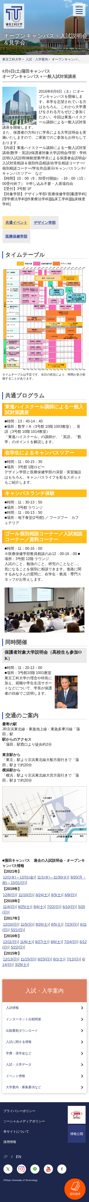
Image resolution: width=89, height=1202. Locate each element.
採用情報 (9, 1142)
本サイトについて (16, 1131)
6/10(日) (69, 907)
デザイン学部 (45, 223)
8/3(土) (56, 895)
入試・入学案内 (37, 59)
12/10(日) (10, 924)
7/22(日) (53, 907)
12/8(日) (9, 895)
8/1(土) (58, 959)
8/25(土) (24, 907)
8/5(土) (56, 924)
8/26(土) (42, 924)
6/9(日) (70, 895)
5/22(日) (17, 947)
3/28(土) (21, 965)
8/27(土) (41, 942)
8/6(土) (56, 942)
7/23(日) (71, 924)
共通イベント (16, 223)
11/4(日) (9, 907)
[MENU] (79, 10)
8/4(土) (39, 907)
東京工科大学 (11, 59)
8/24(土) (42, 895)
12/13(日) (10, 959)
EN (18, 1157)
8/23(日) (44, 959)
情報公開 (76, 1134)
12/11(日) (10, 942)
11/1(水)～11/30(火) (52, 877)
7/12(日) (73, 959)
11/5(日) (27, 924)
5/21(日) (17, 930)
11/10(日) (25, 895)
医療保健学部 (16, 236)
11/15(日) (28, 959)
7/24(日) (70, 942)
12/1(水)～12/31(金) (19, 877)
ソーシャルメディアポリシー (24, 1121)
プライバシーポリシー (19, 1111)
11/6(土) (26, 942)
